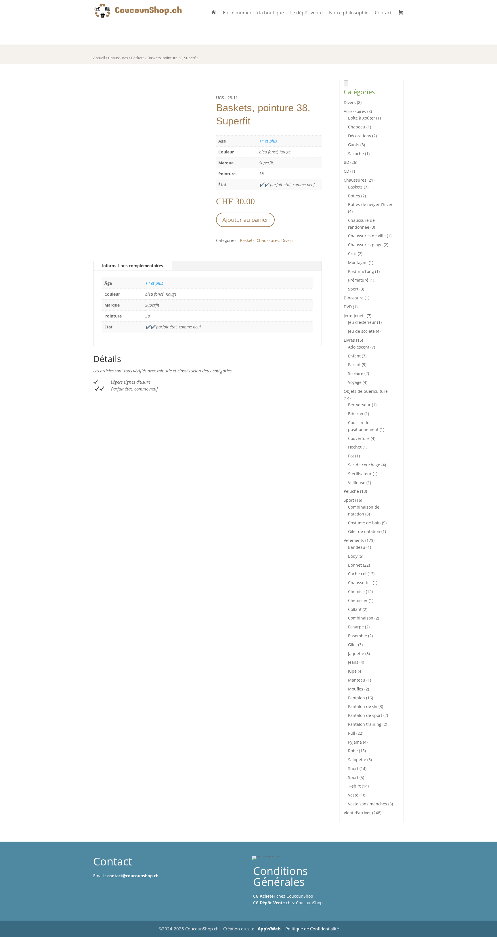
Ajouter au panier (245, 220)
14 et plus (268, 141)
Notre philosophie (348, 13)
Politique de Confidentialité (312, 929)
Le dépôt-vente (306, 13)
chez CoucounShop (283, 896)
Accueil (99, 57)
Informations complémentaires (132, 265)
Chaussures (118, 57)
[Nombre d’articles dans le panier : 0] (346, 83)
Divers (287, 240)
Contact (383, 13)
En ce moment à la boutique (253, 13)
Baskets (137, 57)
